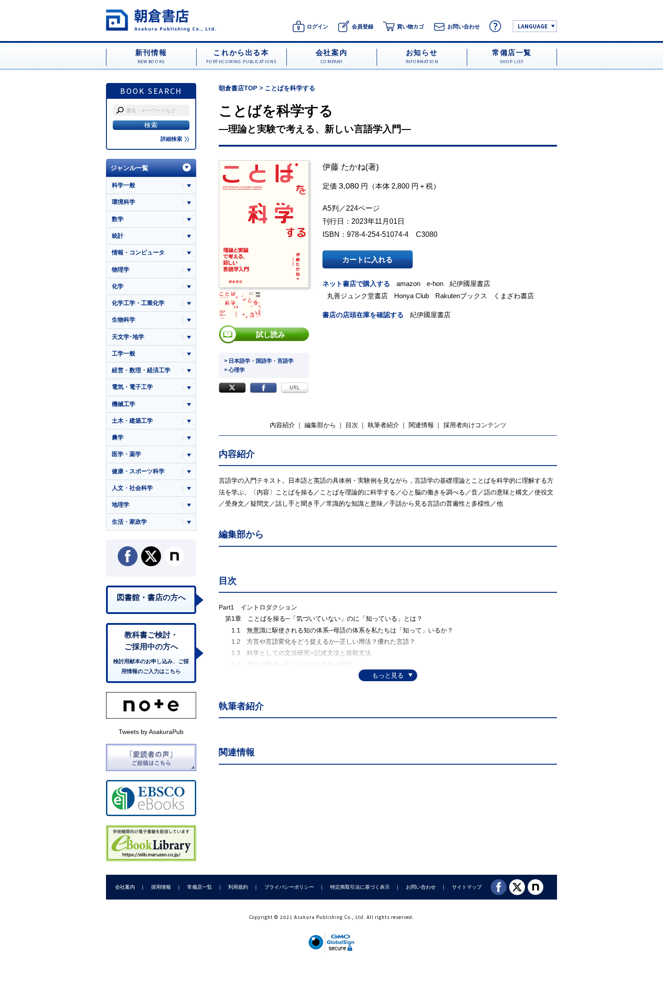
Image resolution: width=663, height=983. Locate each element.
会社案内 (125, 887)
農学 (118, 437)
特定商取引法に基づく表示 (360, 887)
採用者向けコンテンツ (474, 425)
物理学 (120, 269)
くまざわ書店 (513, 296)
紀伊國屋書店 (470, 283)
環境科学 (123, 201)
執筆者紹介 (383, 425)
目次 (351, 425)
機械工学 (123, 404)
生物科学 (123, 319)
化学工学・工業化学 (138, 303)
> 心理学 (234, 370)
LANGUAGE (533, 26)
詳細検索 (171, 139)
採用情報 (161, 887)
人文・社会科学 (132, 488)
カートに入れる (367, 259)
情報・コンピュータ (138, 252)
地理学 (120, 504)
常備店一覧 (199, 887)
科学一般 (123, 185)
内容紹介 (282, 425)
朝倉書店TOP (238, 88)
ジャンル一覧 (129, 167)
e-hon (435, 283)
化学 (118, 286)
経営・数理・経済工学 (141, 370)
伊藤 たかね (343, 166)
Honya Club (411, 296)
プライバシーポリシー (289, 887)
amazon (408, 283)
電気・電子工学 (132, 386)
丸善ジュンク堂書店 (357, 296)
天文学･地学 (128, 336)
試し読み (270, 334)
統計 (118, 235)
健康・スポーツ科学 (138, 471)
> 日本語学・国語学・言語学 (259, 361)
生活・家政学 (129, 521)
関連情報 (421, 425)
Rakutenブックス (461, 296)
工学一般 (123, 353)
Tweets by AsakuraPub (151, 731)
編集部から (320, 425)
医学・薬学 (126, 454)
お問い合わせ (421, 887)
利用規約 (238, 887)
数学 (118, 219)
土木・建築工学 (132, 420)
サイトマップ (467, 887)
